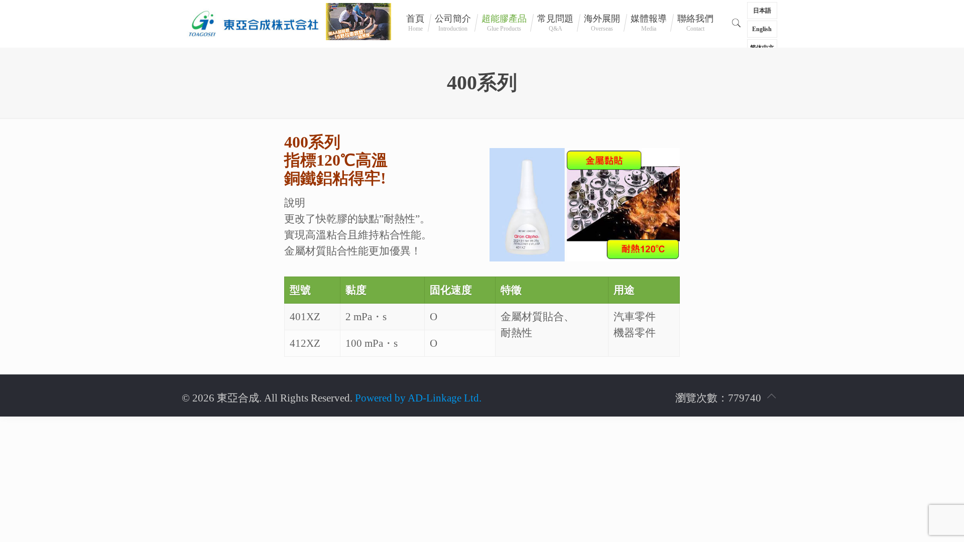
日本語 (762, 10)
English (762, 29)
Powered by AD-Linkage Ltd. (418, 398)
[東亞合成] (254, 22)
